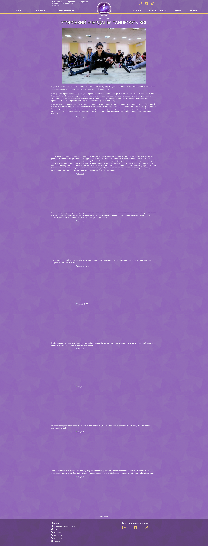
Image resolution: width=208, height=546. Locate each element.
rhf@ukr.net (57, 5)
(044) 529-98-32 (84, 2)
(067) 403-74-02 (71, 2)
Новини (105, 516)
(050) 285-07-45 (58, 2)
